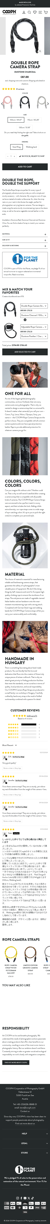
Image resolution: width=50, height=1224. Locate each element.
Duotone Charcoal (25, 102)
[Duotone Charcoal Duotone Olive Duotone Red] (25, 104)
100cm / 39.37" (16, 119)
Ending (25, 142)
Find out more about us (25, 1123)
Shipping (32, 80)
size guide (24, 135)
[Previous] (2, 103)
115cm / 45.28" (33, 119)
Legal (24, 1143)
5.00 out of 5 (32, 715)
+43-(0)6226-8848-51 (27, 1104)
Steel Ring (17, 146)
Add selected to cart (25, 351)
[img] (8, 752)
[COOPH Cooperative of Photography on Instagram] (17, 1197)
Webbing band (31, 146)
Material (6, 234)
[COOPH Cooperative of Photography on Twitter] (28, 1197)
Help (24, 1133)
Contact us (25, 1111)
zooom (43, 1220)
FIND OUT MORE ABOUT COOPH (16, 1062)
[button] (9, 89)
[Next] (47, 103)
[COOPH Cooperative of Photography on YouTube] (25, 1197)
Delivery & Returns (10, 245)
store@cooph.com (27, 1107)
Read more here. (18, 274)
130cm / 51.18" (24, 127)
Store (24, 1152)
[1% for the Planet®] (25, 1170)
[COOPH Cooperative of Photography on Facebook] (21, 1197)
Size (25, 115)
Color (25, 93)
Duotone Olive (42, 102)
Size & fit (6, 240)
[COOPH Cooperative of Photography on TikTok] (32, 1197)
